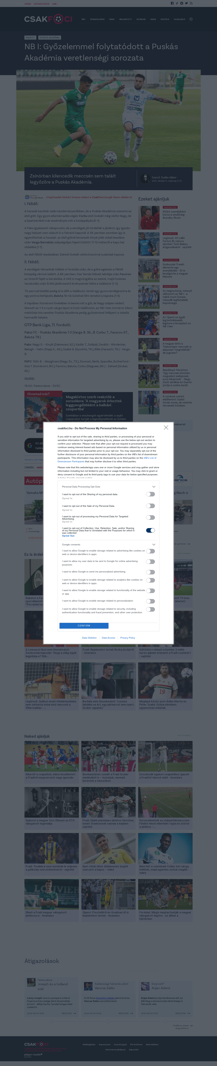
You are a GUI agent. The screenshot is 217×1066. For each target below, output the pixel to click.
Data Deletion (89, 637)
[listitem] (108, 486)
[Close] (167, 428)
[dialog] (108, 533)
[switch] (150, 494)
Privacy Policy (127, 637)
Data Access (108, 637)
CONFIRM (84, 625)
